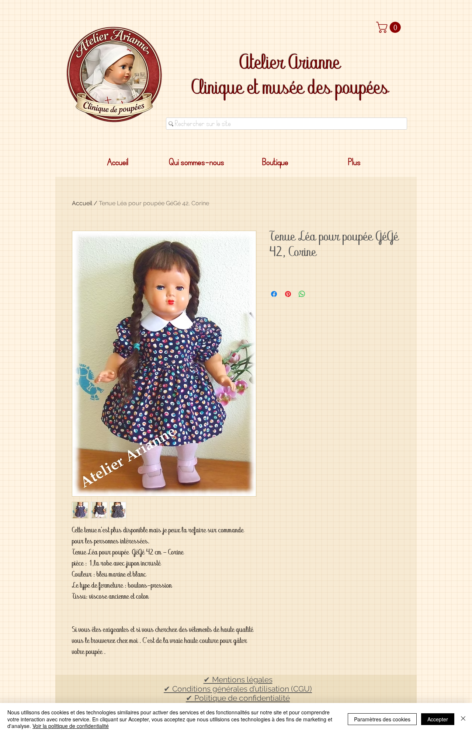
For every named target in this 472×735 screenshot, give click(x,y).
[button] (389, 27)
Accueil (82, 203)
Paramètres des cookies (382, 719)
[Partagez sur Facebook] (274, 294)
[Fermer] (463, 719)
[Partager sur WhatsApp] (302, 294)
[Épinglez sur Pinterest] (288, 294)
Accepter (437, 719)
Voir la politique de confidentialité (70, 725)
